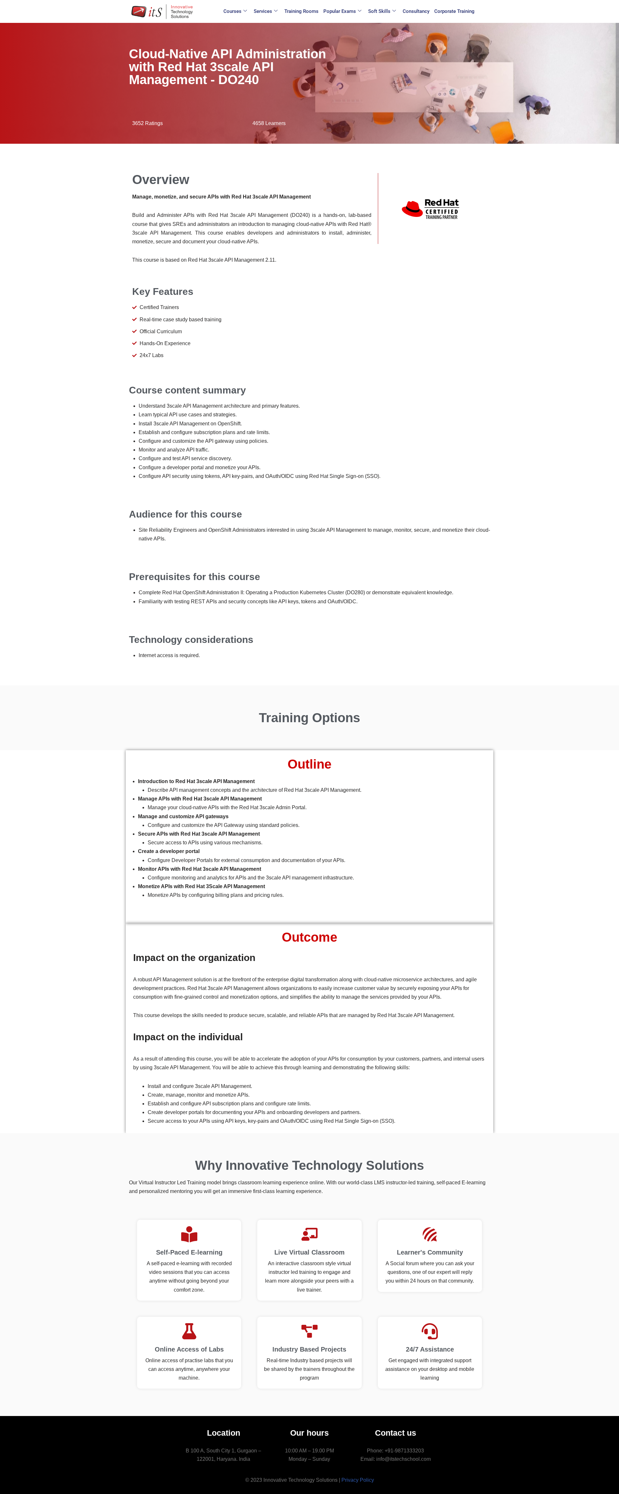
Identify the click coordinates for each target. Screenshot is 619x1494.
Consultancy (416, 11)
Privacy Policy (357, 1480)
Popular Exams (339, 11)
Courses (232, 11)
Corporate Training (454, 11)
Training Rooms (301, 11)
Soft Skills (379, 11)
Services (263, 11)
